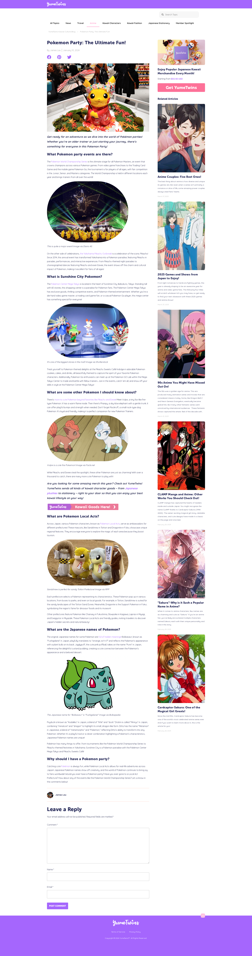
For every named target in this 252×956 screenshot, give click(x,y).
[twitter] (69, 57)
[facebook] (49, 57)
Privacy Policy (135, 932)
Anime (93, 23)
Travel (80, 23)
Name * (50, 869)
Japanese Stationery (159, 23)
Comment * (52, 824)
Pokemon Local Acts (110, 523)
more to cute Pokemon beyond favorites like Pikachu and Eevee (85, 399)
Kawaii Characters (112, 23)
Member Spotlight (185, 23)
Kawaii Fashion (134, 23)
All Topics (54, 23)
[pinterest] (59, 57)
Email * (50, 887)
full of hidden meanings (110, 637)
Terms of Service (118, 932)
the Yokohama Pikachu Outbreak (96, 253)
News (68, 23)
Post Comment (57, 906)
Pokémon (65, 766)
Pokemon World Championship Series (69, 161)
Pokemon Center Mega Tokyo (65, 284)
